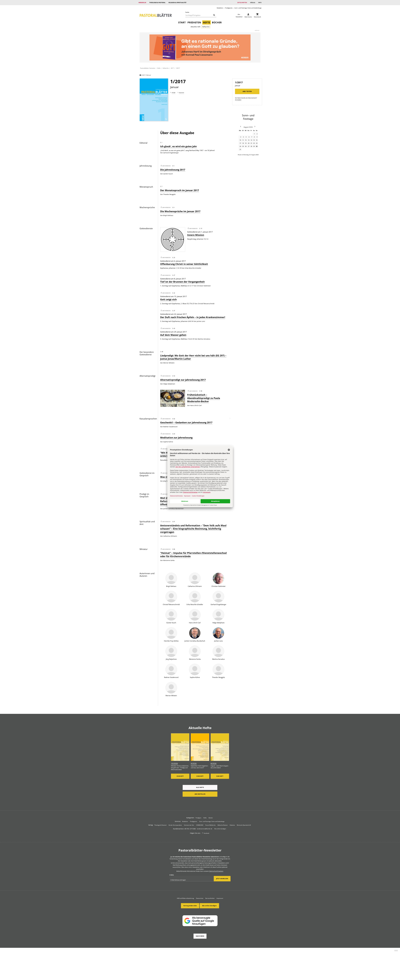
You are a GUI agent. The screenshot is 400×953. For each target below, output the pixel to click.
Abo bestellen (200, 794)
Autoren (181, 93)
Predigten (194, 22)
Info (259, 2)
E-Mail (171, 875)
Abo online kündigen (220, 829)
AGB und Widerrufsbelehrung (185, 898)
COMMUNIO (199, 825)
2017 (172, 68)
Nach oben (200, 936)
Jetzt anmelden (222, 878)
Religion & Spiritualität (177, 2)
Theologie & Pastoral (157, 2)
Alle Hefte (200, 787)
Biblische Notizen (223, 825)
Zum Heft (180, 776)
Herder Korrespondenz (175, 825)
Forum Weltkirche (210, 825)
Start (182, 22)
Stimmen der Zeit (189, 825)
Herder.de (142, 2)
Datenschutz (199, 898)
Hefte (206, 22)
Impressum (220, 898)
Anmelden (238, 100)
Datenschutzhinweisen (216, 871)
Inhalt (173, 93)
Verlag (252, 2)
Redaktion (220, 8)
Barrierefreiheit (209, 898)
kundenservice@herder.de (204, 829)
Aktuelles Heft (195, 27)
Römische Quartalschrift (244, 825)
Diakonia (232, 825)
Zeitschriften (242, 2)
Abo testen (247, 91)
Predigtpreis (228, 8)
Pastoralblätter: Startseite (147, 68)
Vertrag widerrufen (190, 906)
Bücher (217, 22)
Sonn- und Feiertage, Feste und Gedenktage (247, 8)
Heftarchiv (205, 27)
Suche (187, 12)
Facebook (206, 833)
